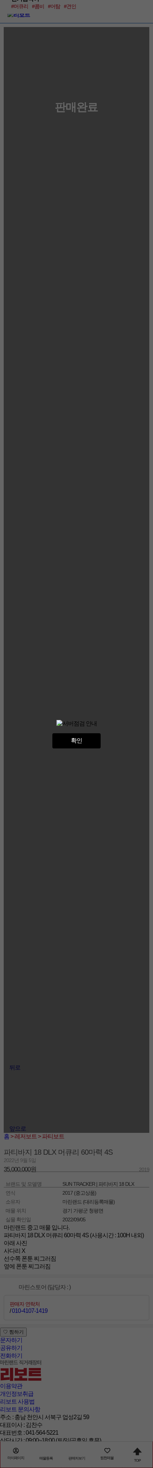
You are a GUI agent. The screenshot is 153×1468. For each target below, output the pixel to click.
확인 (76, 740)
